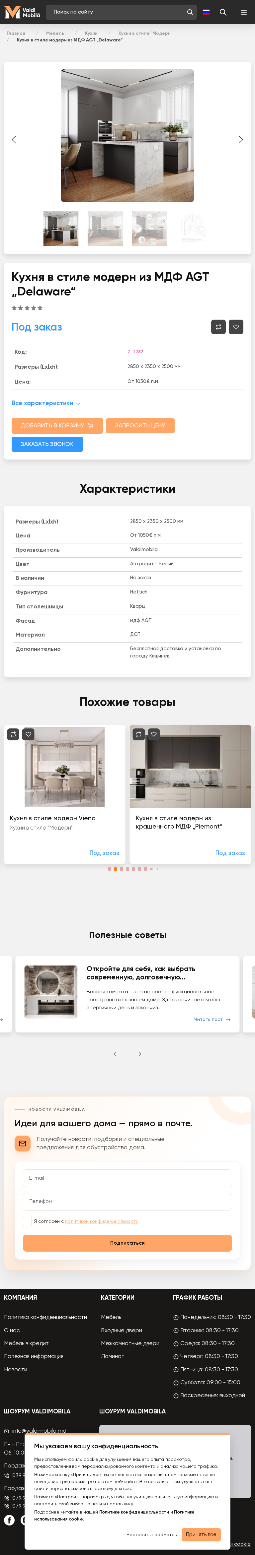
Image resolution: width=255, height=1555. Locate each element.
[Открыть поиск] (223, 12)
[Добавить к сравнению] (218, 327)
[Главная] (22, 12)
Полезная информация (33, 1356)
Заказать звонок (47, 444)
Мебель (55, 33)
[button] (190, 12)
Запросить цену (140, 426)
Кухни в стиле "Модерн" (145, 33)
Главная (16, 33)
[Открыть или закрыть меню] (243, 12)
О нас (12, 1331)
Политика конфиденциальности (45, 1317)
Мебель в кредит (26, 1343)
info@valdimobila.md (39, 1431)
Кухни (91, 33)
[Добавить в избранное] (236, 327)
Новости (15, 1370)
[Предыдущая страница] (14, 140)
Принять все (201, 1534)
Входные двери (121, 1331)
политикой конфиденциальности (101, 1221)
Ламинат (113, 1356)
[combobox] (118, 12)
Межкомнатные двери (130, 1343)
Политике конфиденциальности (134, 1512)
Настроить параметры (152, 1534)
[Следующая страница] (241, 140)
